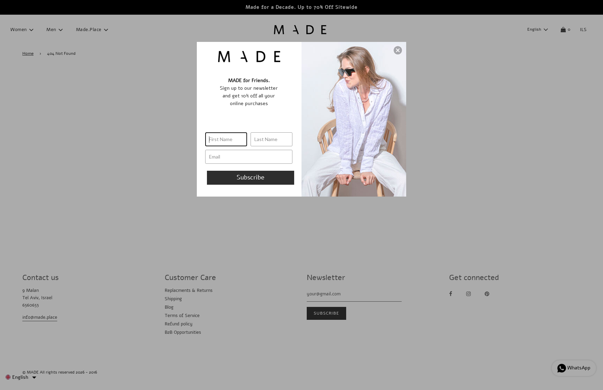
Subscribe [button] (251, 177)
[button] (398, 50)
